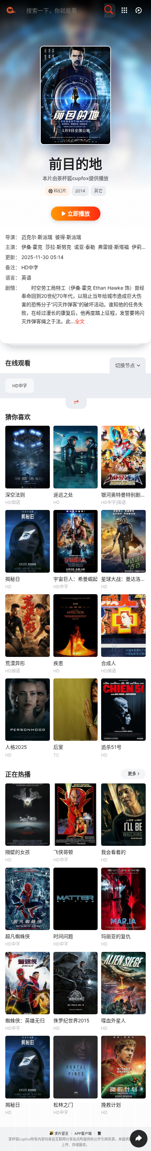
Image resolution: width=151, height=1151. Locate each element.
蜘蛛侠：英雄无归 (25, 1020)
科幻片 (60, 190)
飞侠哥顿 (63, 852)
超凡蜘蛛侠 (17, 936)
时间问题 (63, 936)
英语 (26, 278)
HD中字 (19, 385)
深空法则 (15, 495)
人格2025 (16, 747)
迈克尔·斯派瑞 (36, 237)
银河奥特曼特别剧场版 (123, 495)
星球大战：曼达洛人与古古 (123, 579)
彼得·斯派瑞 (68, 237)
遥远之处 (63, 495)
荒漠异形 (15, 663)
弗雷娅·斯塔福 (113, 247)
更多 (132, 773)
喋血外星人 (113, 1020)
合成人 (108, 663)
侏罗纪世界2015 (71, 1020)
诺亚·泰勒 (84, 247)
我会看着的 (113, 852)
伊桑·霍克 (31, 247)
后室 (58, 747)
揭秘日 (12, 579)
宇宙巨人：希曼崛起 (75, 579)
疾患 (58, 663)
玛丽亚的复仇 (116, 936)
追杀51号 (111, 747)
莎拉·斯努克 (58, 247)
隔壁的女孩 (17, 852)
